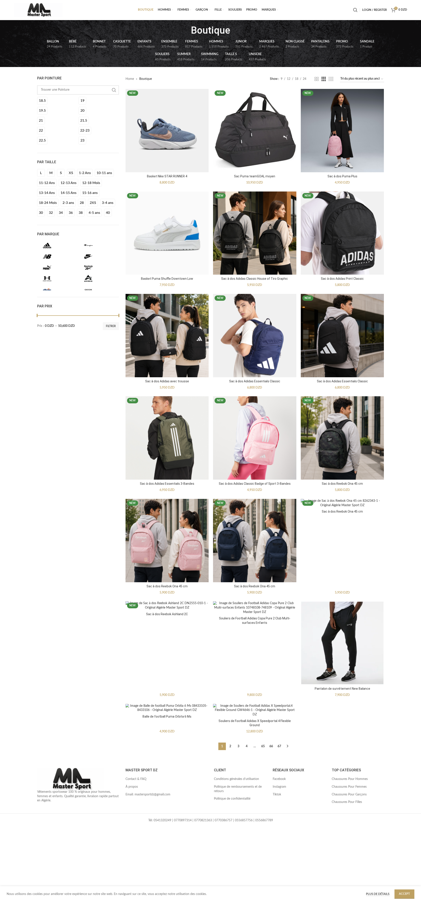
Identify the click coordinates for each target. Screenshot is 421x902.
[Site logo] (38, 9)
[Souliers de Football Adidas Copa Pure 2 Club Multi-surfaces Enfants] (254, 607)
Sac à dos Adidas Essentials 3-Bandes (167, 483)
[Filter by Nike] (98, 256)
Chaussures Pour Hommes (350, 779)
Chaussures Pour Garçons (349, 794)
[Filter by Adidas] (56, 245)
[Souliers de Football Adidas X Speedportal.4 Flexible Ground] (254, 710)
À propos (132, 786)
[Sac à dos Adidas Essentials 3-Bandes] (167, 438)
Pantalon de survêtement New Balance (342, 688)
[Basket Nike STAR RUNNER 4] (167, 130)
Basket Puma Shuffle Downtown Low (167, 278)
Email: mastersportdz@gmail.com (148, 794)
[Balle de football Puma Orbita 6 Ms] (167, 708)
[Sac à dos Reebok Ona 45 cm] (342, 438)
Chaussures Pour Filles (347, 802)
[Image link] (70, 778)
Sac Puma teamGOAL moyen (254, 176)
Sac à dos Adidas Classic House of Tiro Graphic (254, 278)
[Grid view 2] (316, 79)
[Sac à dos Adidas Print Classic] (342, 233)
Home (130, 78)
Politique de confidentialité (232, 798)
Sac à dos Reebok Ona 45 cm (342, 483)
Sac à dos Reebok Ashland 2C (167, 614)
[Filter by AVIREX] (98, 278)
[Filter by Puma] (56, 267)
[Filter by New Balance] (56, 256)
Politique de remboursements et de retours (238, 789)
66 (271, 746)
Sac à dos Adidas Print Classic (342, 278)
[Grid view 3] (324, 79)
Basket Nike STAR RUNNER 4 (167, 176)
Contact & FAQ (136, 779)
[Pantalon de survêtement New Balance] (342, 643)
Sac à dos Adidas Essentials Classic (254, 381)
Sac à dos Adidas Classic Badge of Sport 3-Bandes (255, 483)
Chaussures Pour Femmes (349, 786)
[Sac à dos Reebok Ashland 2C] (167, 605)
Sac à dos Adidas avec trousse (167, 381)
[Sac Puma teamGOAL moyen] (254, 130)
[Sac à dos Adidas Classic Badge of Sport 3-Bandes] (254, 438)
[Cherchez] (355, 10)
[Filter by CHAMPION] (98, 245)
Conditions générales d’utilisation (236, 779)
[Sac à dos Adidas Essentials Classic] (254, 335)
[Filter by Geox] (98, 289)
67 (279, 746)
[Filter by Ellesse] (56, 289)
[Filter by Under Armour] (56, 278)
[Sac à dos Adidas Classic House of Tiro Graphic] (254, 233)
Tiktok (277, 794)
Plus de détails (378, 894)
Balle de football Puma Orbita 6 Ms (167, 716)
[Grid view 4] (331, 79)
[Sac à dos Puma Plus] (342, 130)
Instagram (279, 786)
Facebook (279, 779)
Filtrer (111, 326)
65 (263, 746)
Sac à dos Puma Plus (342, 176)
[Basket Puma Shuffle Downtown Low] (167, 233)
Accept (404, 893)
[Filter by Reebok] (98, 267)
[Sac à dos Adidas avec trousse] (167, 335)
